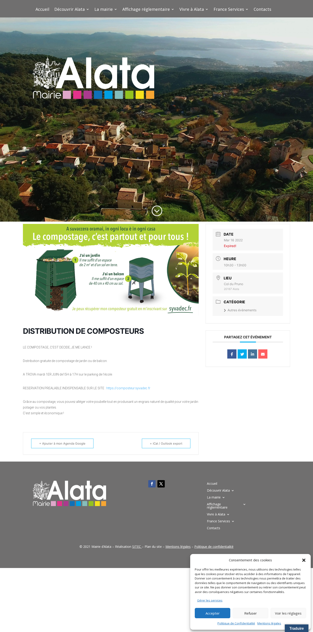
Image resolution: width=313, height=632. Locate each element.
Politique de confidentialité (213, 546)
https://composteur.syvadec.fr (128, 388)
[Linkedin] (252, 354)
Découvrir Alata (69, 10)
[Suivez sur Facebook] (152, 483)
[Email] (262, 354)
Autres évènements (242, 310)
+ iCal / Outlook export (166, 443)
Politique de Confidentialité (236, 623)
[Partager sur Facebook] (231, 354)
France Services (229, 10)
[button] (304, 560)
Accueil (42, 10)
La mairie (103, 10)
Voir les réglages (288, 613)
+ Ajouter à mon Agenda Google (62, 443)
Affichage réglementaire (146, 10)
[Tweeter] (242, 354)
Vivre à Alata (191, 10)
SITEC (136, 546)
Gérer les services (209, 600)
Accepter (213, 613)
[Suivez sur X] (161, 483)
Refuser (250, 613)
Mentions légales (269, 623)
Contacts (262, 10)
